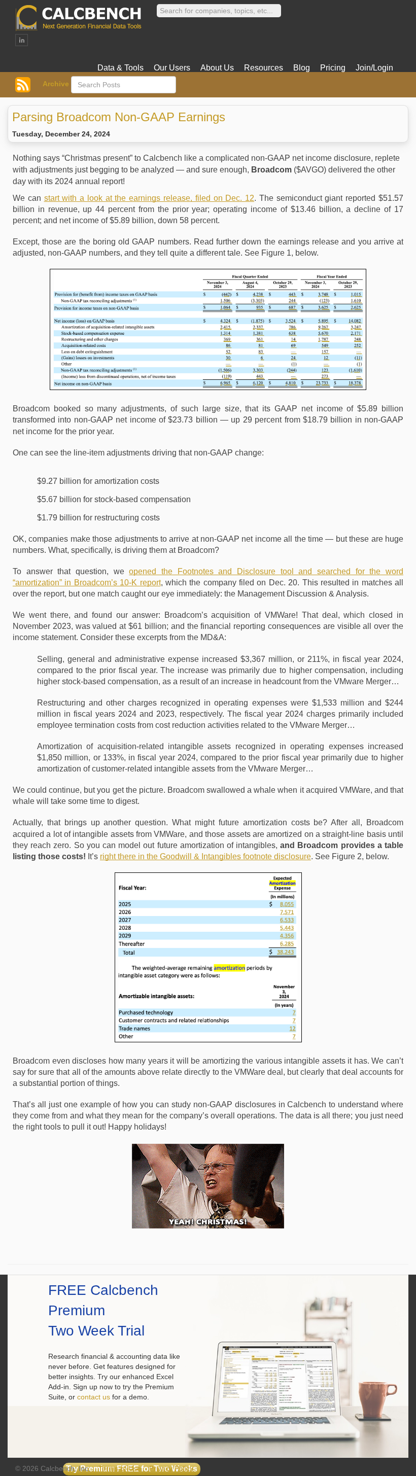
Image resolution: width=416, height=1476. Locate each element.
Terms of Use (119, 1468)
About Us (217, 67)
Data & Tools (120, 67)
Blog (301, 67)
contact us (93, 1397)
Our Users (172, 67)
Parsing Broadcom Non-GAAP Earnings (118, 117)
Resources (263, 67)
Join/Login (374, 67)
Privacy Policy (171, 1468)
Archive (56, 84)
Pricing (332, 67)
